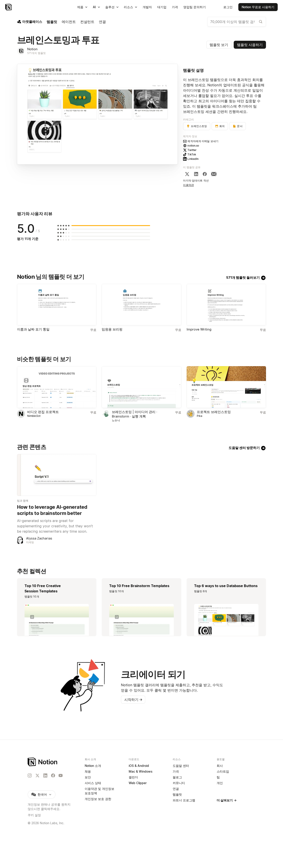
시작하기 (133, 699)
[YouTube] (60, 775)
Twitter (192, 150)
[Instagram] (29, 775)
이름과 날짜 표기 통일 (33, 329)
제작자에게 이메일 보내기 (202, 141)
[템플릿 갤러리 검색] (261, 22)
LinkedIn (193, 158)
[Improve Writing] (226, 305)
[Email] (214, 174)
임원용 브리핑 (112, 329)
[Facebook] (204, 174)
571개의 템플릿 (36, 53)
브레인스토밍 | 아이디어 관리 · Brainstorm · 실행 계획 (134, 414)
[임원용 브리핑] (141, 305)
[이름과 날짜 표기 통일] (56, 305)
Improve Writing (199, 329)
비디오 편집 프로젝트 (43, 412)
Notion (32, 49)
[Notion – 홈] (9, 7)
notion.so (193, 145)
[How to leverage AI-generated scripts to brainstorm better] (56, 475)
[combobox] (236, 22)
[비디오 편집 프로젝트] (56, 387)
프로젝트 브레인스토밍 (214, 412)
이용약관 (188, 185)
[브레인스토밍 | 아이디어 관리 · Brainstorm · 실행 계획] (141, 387)
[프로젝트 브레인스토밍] (226, 387)
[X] (187, 174)
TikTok (191, 154)
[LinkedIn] (196, 174)
